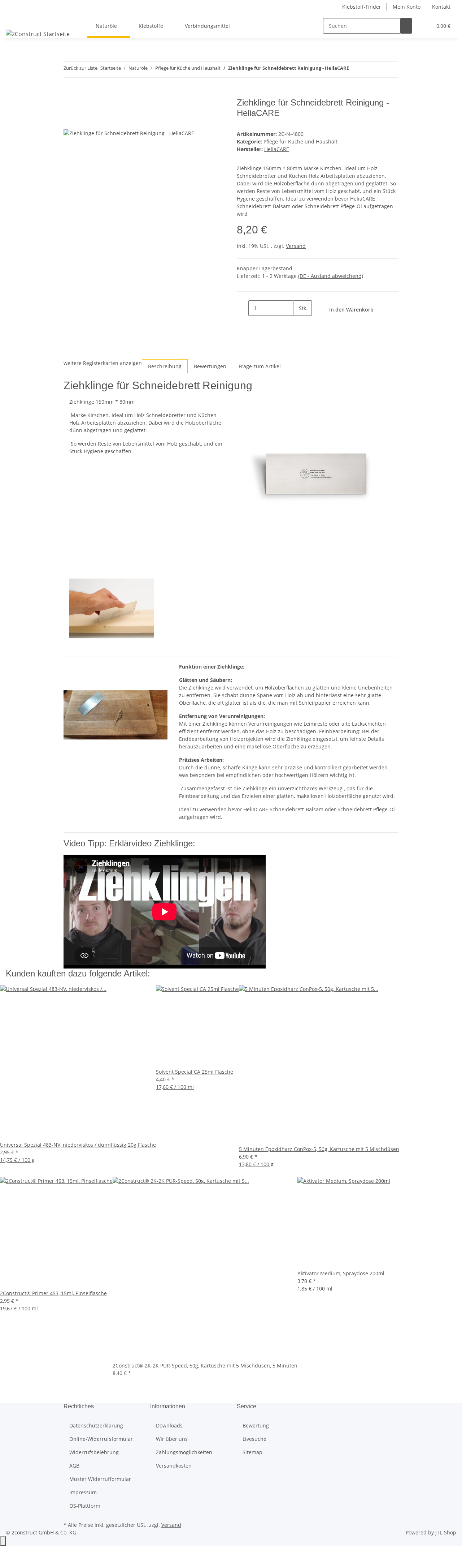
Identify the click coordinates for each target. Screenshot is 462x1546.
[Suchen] (406, 26)
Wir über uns (172, 1438)
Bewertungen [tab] (210, 366)
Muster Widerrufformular (100, 1479)
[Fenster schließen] (69, 105)
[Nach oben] (3, 1541)
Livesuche (254, 1438)
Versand (296, 245)
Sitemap (252, 1452)
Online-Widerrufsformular (101, 1438)
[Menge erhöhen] (299, 323)
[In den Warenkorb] (69, 94)
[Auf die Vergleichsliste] (69, 121)
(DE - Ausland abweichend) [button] (330, 275)
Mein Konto (406, 6)
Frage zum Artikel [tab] (260, 366)
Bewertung (256, 1425)
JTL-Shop (445, 1532)
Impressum (83, 1492)
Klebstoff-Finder (361, 6)
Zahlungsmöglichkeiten (184, 1452)
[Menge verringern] (242, 308)
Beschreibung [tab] (165, 366)
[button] (423, 25)
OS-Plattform (84, 1505)
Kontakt (441, 6)
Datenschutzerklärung (96, 1425)
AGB (74, 1465)
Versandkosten (174, 1465)
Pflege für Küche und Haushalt (300, 141)
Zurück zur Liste (80, 68)
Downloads (169, 1425)
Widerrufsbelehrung (94, 1452)
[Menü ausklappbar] (15, 19)
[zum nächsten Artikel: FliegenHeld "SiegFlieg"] (368, 69)
